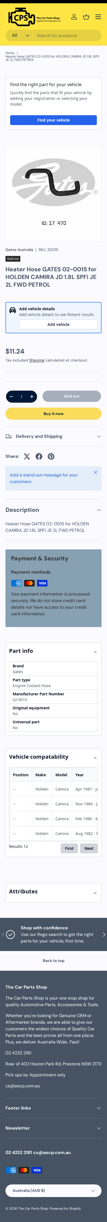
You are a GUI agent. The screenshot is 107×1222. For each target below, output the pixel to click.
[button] (86, 17)
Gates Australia (19, 249)
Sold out (72, 396)
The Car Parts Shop (33, 1208)
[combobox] (53, 35)
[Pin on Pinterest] (51, 456)
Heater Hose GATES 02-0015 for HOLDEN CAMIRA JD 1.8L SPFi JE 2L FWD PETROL (52, 58)
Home (10, 53)
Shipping (36, 360)
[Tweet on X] (27, 456)
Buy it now (54, 413)
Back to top (53, 960)
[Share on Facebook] (39, 456)
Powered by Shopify (65, 1208)
